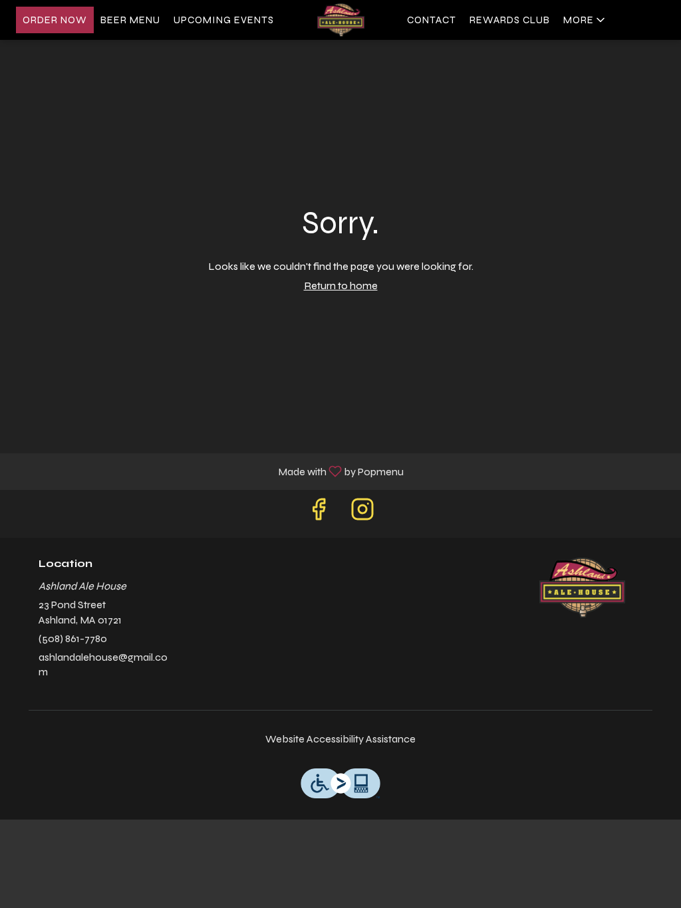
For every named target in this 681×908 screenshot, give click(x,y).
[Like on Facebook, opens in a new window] (319, 513)
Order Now (55, 20)
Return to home (341, 285)
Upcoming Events (224, 20)
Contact (431, 20)
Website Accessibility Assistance (340, 739)
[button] (585, 20)
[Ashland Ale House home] (340, 20)
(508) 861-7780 (73, 638)
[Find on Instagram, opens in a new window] (362, 513)
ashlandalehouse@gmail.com (103, 665)
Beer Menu (130, 20)
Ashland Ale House (581, 588)
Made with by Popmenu (207, 471)
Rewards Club (510, 20)
